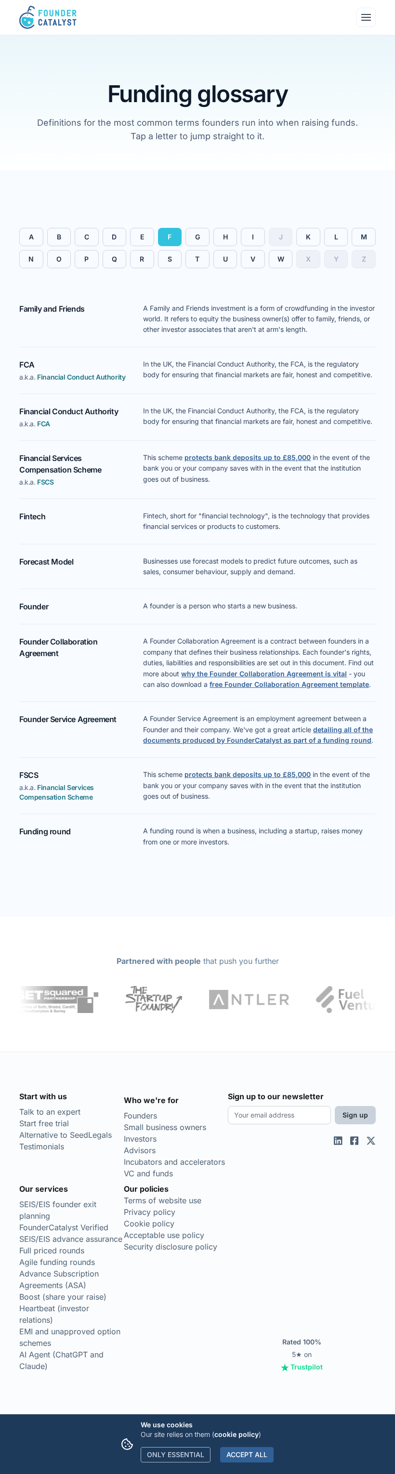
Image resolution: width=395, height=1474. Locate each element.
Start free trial (44, 1123)
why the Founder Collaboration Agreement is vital (264, 674)
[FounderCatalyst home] (48, 17)
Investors (140, 1139)
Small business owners (165, 1127)
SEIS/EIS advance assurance (70, 1239)
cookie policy (236, 1434)
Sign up (355, 1115)
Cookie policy (149, 1223)
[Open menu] (366, 17)
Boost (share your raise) (62, 1297)
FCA (43, 424)
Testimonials (41, 1146)
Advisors (140, 1150)
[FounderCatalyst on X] (371, 1231)
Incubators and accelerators (174, 1162)
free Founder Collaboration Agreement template (289, 684)
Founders (140, 1115)
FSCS (45, 482)
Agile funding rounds (57, 1262)
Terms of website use (162, 1200)
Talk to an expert (49, 1112)
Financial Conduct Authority (81, 377)
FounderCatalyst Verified (63, 1227)
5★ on (302, 1354)
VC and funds (148, 1173)
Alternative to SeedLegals (65, 1135)
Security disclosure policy (170, 1246)
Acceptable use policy (164, 1235)
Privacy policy (149, 1212)
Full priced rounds (51, 1250)
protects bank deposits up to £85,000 (247, 457)
